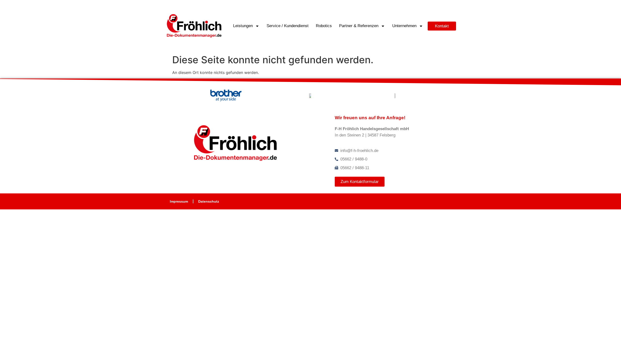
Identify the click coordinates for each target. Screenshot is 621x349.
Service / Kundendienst (288, 26)
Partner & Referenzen (358, 26)
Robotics (324, 26)
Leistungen (243, 26)
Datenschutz (208, 201)
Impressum (179, 201)
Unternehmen (404, 26)
